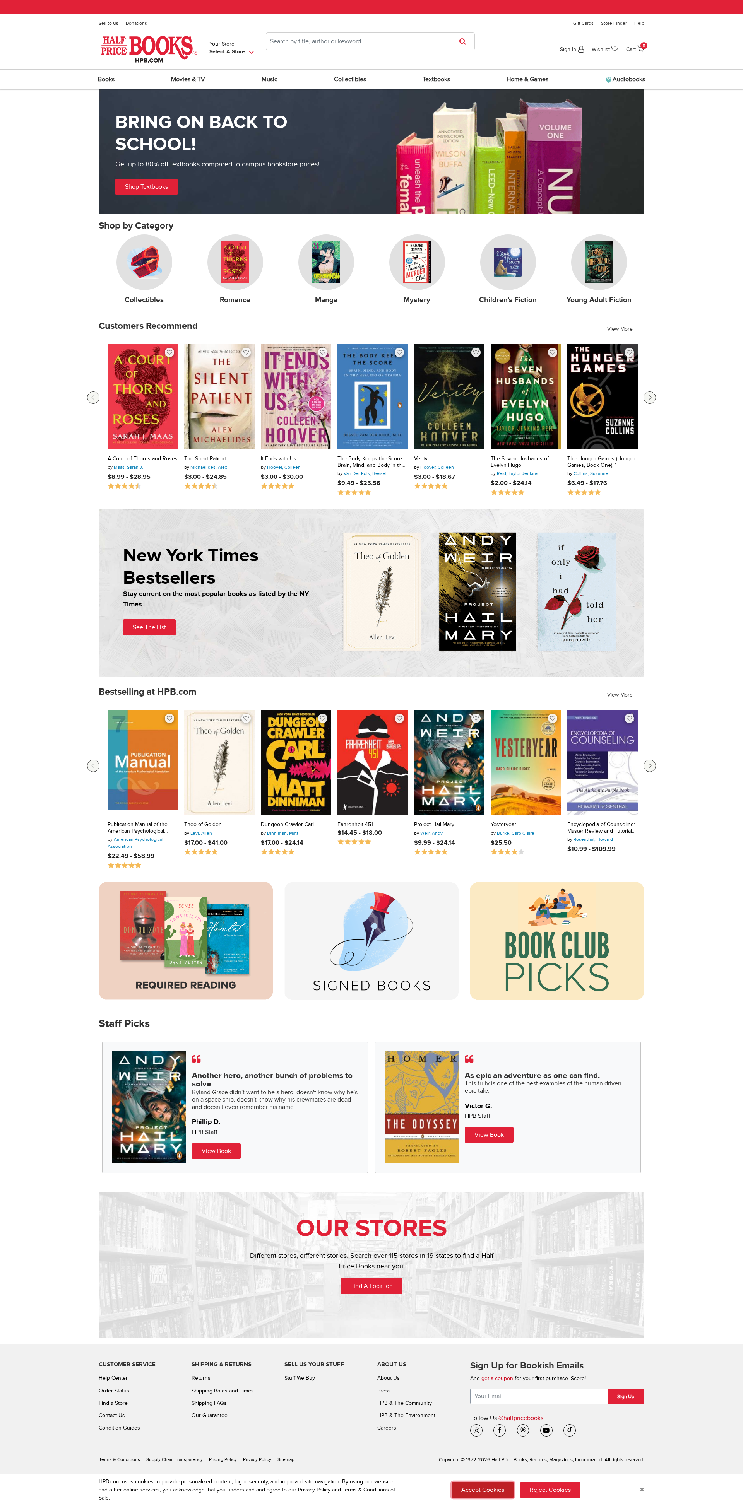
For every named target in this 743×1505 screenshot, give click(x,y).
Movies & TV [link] (188, 79)
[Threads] (523, 1430)
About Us (388, 1378)
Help (639, 23)
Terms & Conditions (119, 1459)
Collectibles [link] (350, 79)
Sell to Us (108, 23)
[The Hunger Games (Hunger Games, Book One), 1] (602, 396)
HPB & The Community (404, 1403)
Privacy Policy (257, 1459)
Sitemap (285, 1459)
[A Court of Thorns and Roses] (143, 396)
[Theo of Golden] (219, 762)
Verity (421, 459)
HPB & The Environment (406, 1415)
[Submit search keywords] (465, 41)
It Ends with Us (278, 459)
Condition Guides (119, 1428)
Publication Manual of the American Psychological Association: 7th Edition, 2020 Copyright (138, 828)
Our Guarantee (210, 1415)
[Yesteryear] (526, 762)
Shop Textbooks (146, 187)
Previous (93, 397)
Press (384, 1390)
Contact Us (112, 1415)
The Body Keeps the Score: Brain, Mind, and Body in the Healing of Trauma (371, 462)
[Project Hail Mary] (449, 762)
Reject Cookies (550, 1490)
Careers (386, 1428)
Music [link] (269, 79)
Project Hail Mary (434, 825)
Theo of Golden (203, 825)
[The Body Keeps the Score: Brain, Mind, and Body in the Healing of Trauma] (372, 396)
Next (650, 397)
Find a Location (371, 1286)
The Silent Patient (205, 459)
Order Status (114, 1390)
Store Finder (614, 23)
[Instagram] (476, 1430)
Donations (136, 23)
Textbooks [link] (436, 79)
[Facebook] (499, 1430)
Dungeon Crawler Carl (287, 825)
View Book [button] (216, 1151)
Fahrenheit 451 (355, 825)
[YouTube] (546, 1430)
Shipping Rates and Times (223, 1390)
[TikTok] (569, 1430)
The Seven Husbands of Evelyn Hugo (520, 462)
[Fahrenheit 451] (372, 762)
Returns (201, 1378)
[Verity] (449, 396)
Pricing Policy (223, 1459)
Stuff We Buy (299, 1378)
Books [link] (106, 79)
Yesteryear (503, 825)
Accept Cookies (482, 1490)
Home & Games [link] (527, 79)
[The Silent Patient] (219, 396)
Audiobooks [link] (628, 79)
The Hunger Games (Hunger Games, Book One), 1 (601, 462)
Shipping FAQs (209, 1403)
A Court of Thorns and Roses (143, 459)
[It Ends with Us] (296, 396)
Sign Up (625, 1397)
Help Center (113, 1378)
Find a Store (113, 1403)
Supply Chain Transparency (174, 1459)
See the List (149, 627)
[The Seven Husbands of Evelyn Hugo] (526, 396)
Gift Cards (583, 23)
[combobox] (370, 41)
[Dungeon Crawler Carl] (296, 762)
